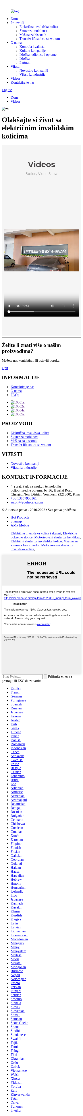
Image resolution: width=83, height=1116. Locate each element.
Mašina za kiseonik (32, 34)
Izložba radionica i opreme (37, 54)
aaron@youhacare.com (27, 502)
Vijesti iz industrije (32, 74)
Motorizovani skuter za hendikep (57, 537)
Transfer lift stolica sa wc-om (39, 38)
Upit (5, 368)
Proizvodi (17, 23)
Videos (15, 78)
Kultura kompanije (32, 50)
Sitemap (16, 521)
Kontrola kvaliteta (31, 46)
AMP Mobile (20, 525)
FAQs (15, 395)
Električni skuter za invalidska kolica (36, 541)
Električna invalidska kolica (38, 27)
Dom (14, 19)
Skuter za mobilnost (33, 31)
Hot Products (20, 517)
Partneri (24, 62)
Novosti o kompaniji (33, 70)
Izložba (24, 58)
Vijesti (15, 66)
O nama (16, 42)
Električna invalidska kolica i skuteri (36, 533)
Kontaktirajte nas (22, 82)
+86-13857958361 (24, 498)
